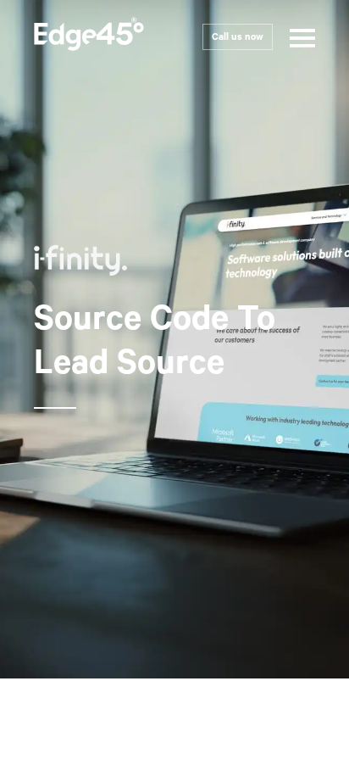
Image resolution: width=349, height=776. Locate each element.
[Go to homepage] (89, 37)
